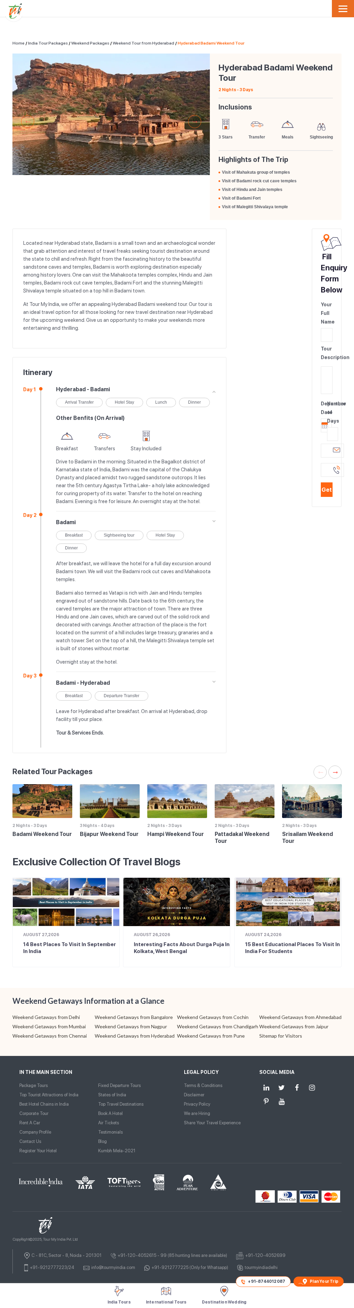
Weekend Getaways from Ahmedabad (300, 1017)
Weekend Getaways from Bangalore (134, 1017)
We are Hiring (197, 1113)
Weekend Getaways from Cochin (213, 1017)
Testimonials (110, 1132)
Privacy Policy (197, 1104)
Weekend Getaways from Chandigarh (217, 1026)
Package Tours (33, 1085)
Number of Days (330, 412)
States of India (112, 1094)
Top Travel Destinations (120, 1104)
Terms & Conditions (203, 1085)
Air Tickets (108, 1122)
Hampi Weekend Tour (175, 834)
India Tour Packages (48, 43)
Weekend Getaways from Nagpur (131, 1026)
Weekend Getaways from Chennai (49, 1036)
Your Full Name (327, 313)
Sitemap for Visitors (280, 1036)
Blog (102, 1141)
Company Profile (35, 1132)
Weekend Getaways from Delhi (46, 1017)
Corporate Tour (33, 1113)
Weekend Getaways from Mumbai (49, 1026)
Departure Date (323, 408)
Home (18, 43)
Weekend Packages (90, 43)
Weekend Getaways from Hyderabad (135, 1036)
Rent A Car (29, 1122)
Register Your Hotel (38, 1150)
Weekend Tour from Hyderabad (143, 43)
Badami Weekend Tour (42, 834)
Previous (27, 121)
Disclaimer (194, 1094)
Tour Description (327, 353)
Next (194, 121)
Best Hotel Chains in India (44, 1104)
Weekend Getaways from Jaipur (293, 1026)
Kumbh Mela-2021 (117, 1150)
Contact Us (30, 1141)
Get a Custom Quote (327, 491)
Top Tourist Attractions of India (48, 1094)
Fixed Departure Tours (119, 1085)
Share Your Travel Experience (212, 1122)
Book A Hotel (110, 1113)
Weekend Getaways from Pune (211, 1036)
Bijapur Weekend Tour (109, 834)
